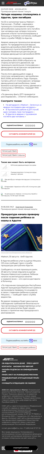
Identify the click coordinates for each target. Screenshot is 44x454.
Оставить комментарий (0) (22, 134)
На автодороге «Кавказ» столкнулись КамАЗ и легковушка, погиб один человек (19, 194)
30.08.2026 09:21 (7, 207)
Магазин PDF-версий (23, 366)
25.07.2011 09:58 (7, 9)
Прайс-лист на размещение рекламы (20, 375)
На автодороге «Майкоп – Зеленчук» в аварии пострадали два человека (22, 106)
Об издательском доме (13, 363)
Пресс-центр (33, 363)
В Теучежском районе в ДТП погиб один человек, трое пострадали (21, 111)
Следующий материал (21, 448)
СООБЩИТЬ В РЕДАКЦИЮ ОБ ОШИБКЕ (19, 383)
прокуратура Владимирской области (16, 253)
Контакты (7, 366)
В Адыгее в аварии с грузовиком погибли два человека (20, 115)
